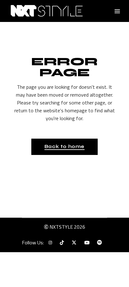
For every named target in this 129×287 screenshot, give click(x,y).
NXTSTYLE (61, 227)
